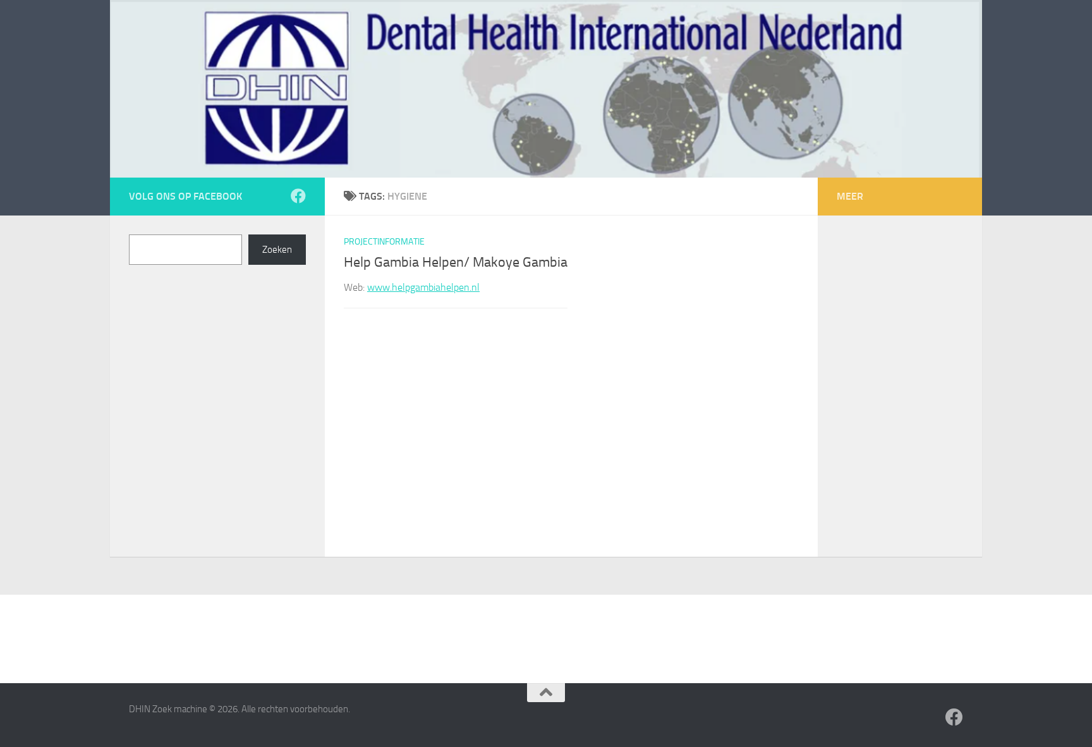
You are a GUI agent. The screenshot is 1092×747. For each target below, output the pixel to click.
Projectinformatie (384, 241)
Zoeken (277, 249)
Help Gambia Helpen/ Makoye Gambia (455, 262)
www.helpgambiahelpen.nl (423, 287)
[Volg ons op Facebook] (298, 195)
